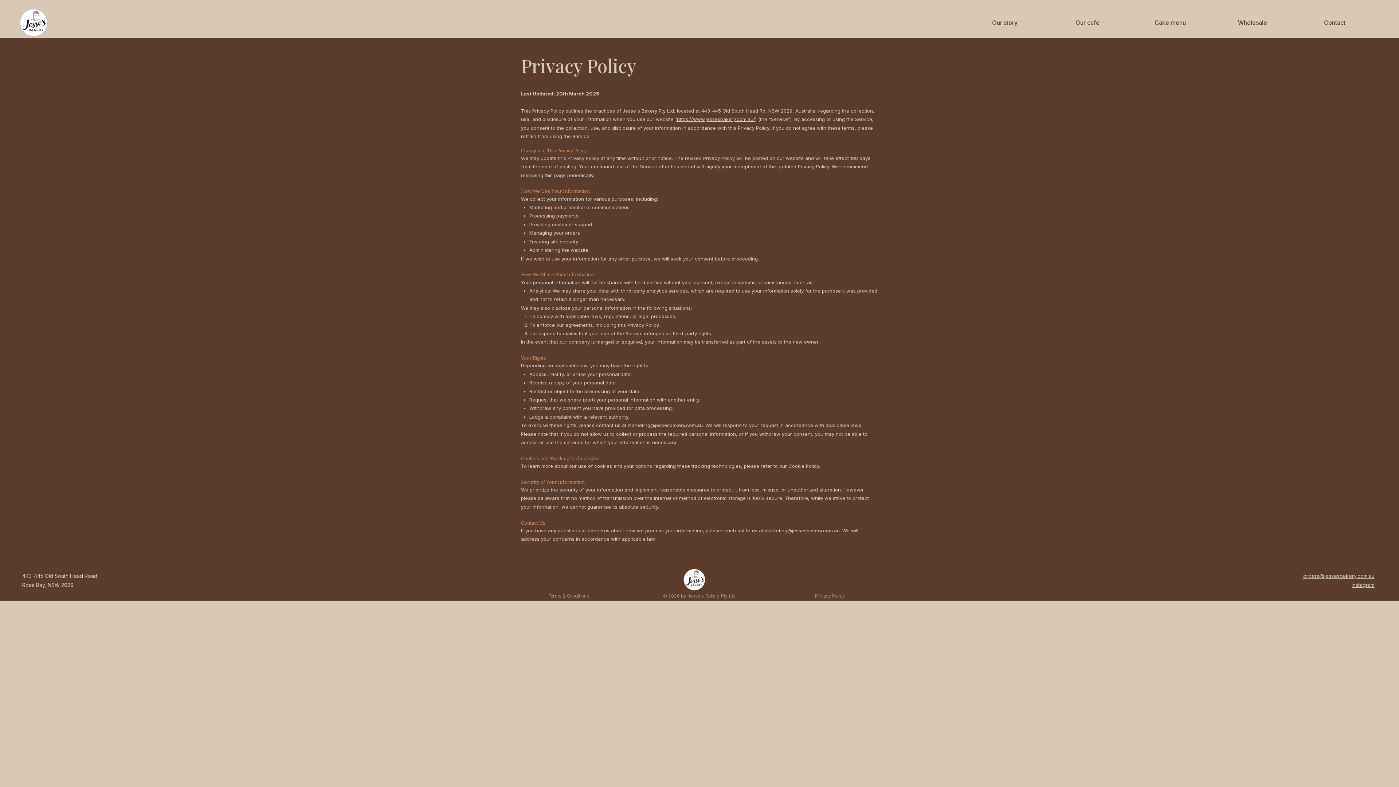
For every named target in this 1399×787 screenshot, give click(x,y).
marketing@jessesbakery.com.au (665, 425)
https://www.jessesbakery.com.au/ (716, 119)
